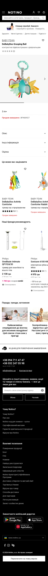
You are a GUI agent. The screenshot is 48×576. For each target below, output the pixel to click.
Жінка (12, 397)
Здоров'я (5, 34)
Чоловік (35, 397)
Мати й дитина (16, 34)
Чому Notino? (8, 414)
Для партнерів (9, 496)
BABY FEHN (8, 40)
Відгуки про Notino (11, 433)
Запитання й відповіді (12, 467)
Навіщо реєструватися (13, 463)
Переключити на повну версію (24, 559)
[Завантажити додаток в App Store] (35, 519)
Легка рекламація (10, 500)
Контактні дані (25, 371)
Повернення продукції (12, 448)
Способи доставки (11, 492)
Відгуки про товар (10, 488)
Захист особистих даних (13, 503)
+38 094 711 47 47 (13, 360)
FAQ (4, 456)
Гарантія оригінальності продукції (17, 429)
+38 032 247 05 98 (13, 363)
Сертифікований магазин (14, 425)
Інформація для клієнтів (13, 471)
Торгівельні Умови (11, 485)
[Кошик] (44, 12)
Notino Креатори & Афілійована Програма (16, 476)
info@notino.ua (9, 371)
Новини (6, 460)
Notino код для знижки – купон (16, 422)
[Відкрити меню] (3, 12)
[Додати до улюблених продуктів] (43, 40)
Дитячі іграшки (30, 34)
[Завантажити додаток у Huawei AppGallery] (24, 526)
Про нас (6, 418)
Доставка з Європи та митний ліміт (18, 481)
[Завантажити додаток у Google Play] (13, 519)
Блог (5, 452)
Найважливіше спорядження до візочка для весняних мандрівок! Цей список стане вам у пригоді (14, 330)
